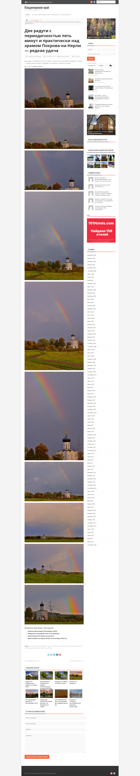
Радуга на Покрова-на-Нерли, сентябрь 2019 (31, 684)
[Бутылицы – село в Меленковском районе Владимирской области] (90, 97)
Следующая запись (76, 661)
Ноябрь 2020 (91, 340)
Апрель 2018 (91, 428)
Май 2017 (90, 463)
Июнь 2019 (90, 384)
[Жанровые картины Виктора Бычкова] (90, 80)
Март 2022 (90, 321)
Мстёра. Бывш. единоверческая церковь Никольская (103, 71)
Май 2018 (90, 425)
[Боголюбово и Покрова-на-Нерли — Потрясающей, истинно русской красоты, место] (46, 675)
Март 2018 (90, 431)
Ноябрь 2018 (91, 406)
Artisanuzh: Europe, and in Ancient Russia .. (102, 185)
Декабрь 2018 (91, 403)
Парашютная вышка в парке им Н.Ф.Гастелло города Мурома (103, 106)
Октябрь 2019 (91, 372)
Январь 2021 (91, 337)
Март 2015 (90, 542)
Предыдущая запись (32, 661)
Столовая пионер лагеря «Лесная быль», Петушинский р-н (104, 87)
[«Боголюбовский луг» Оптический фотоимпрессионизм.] (61, 693)
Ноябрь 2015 (91, 520)
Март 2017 (90, 469)
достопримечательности (57, 646)
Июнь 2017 (90, 460)
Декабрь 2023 (91, 296)
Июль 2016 (90, 494)
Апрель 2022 (91, 318)
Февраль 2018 (91, 435)
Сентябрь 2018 (91, 412)
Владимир (38, 56)
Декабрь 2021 (91, 327)
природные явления (32, 648)
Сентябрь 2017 (91, 450)
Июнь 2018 (90, 422)
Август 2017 (90, 453)
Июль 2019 (90, 381)
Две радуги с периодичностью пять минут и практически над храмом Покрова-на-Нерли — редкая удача (53, 40)
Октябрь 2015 (91, 523)
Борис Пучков (37, 66)
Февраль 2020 (91, 359)
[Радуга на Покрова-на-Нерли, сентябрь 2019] (32, 675)
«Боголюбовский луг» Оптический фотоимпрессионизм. (61, 702)
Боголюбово (35, 20)
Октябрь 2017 (91, 447)
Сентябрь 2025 (91, 271)
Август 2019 (90, 378)
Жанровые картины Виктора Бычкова (103, 79)
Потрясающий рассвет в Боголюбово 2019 (31, 701)
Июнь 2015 (90, 535)
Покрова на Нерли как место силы (61, 682)
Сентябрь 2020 (91, 346)
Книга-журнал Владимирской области (37, 773)
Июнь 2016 (90, 498)
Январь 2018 (91, 438)
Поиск (91, 59)
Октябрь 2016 (91, 485)
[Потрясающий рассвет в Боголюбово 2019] (32, 693)
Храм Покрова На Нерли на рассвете (41, 636)
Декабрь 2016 (91, 479)
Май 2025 (90, 280)
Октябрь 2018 (91, 409)
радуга (43, 648)
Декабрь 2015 (91, 516)
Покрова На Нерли (75, 646)
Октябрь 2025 (91, 268)
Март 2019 (90, 394)
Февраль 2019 (91, 397)
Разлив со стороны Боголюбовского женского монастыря (75, 703)
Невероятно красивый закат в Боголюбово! (43, 633)
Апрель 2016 (91, 504)
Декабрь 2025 (91, 261)
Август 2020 (90, 349)
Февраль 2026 (91, 255)
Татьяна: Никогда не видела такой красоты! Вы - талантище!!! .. (103, 207)
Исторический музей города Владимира (100, 133)
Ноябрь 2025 (91, 264)
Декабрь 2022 (91, 309)
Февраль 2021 (91, 334)
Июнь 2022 (90, 315)
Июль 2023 (90, 299)
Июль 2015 (90, 532)
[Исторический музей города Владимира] (101, 125)
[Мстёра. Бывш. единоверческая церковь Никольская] (90, 71)
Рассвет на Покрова (73, 682)
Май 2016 (90, 501)
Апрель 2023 (91, 305)
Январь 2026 (91, 258)
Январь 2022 (91, 324)
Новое (101, 65)
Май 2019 (90, 387)
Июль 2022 (90, 312)
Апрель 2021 (91, 331)
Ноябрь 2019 (91, 368)
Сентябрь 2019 (91, 375)
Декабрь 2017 (91, 441)
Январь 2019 (91, 400)
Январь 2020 (91, 362)
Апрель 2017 (91, 466)
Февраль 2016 (91, 510)
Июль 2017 (90, 457)
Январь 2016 (91, 513)
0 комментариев (64, 56)
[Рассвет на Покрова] (76, 675)
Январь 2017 (91, 475)
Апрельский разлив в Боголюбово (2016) (42, 631)
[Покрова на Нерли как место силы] (61, 675)
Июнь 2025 (90, 277)
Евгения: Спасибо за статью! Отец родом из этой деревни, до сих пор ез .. (104, 200)
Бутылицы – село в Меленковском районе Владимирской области (102, 96)
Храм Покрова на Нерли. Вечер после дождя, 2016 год (47, 638)
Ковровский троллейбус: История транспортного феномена (51, 14)
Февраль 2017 (91, 472)
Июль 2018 (90, 419)
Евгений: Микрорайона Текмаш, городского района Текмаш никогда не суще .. (103, 193)
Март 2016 (90, 507)
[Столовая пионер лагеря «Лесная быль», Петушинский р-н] (90, 88)
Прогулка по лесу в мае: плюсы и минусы (101, 37)
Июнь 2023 (90, 302)
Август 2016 (90, 491)
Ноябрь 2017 (91, 444)
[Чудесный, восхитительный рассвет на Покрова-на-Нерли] (46, 693)
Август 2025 (90, 274)
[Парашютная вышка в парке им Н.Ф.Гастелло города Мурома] (90, 106)
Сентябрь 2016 (91, 488)
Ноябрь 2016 (91, 482)
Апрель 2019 (91, 390)
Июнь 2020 (90, 356)
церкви (49, 648)
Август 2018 (90, 416)
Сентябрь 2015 (91, 526)
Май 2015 (90, 538)
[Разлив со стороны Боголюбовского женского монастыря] (76, 693)
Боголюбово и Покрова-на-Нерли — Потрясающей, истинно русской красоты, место (46, 686)
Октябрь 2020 (91, 343)
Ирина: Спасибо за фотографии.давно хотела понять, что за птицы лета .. (103, 179)
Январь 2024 (91, 293)
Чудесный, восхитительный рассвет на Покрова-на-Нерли (46, 703)
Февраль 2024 (91, 290)
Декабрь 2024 (91, 283)
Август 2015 (90, 529)
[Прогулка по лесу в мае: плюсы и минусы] (101, 28)
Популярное (91, 65)
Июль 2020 (90, 353)
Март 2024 (90, 287)
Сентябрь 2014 (91, 545)
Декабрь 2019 (91, 365)
